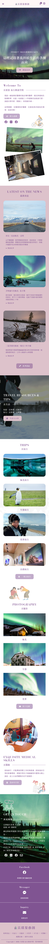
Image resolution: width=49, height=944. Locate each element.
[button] (3, 4)
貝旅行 (14, 933)
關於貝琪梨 (29, 936)
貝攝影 (21, 933)
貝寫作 (28, 933)
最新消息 (6, 933)
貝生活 (36, 933)
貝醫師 (43, 933)
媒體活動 (19, 936)
